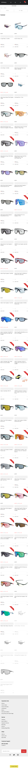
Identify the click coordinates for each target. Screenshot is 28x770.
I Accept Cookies (14, 766)
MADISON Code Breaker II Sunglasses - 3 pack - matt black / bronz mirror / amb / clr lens (21, 392)
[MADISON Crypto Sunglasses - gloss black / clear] (21, 231)
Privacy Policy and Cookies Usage (7, 713)
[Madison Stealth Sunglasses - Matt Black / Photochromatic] (21, 290)
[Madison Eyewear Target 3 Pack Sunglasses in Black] (7, 84)
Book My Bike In (4, 721)
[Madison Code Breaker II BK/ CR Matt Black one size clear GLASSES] (7, 348)
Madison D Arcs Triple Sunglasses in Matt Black (21, 538)
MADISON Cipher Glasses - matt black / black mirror (7, 568)
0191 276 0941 (5, 743)
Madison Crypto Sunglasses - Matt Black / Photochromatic (7, 450)
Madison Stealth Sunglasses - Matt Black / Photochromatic (21, 303)
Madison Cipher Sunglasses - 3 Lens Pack (7, 302)
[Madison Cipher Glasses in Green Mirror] (7, 613)
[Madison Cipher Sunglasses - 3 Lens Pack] (7, 290)
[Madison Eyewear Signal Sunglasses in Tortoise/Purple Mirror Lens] (7, 172)
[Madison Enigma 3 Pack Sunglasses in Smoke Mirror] (21, 466)
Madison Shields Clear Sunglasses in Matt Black (21, 597)
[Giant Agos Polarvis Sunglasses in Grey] (21, 642)
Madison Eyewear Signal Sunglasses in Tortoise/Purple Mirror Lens (6, 186)
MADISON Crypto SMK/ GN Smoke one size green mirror (21, 568)
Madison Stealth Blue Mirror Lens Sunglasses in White (20, 215)
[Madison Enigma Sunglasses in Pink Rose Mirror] (7, 583)
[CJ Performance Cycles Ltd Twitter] (14, 754)
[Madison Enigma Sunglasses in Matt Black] (7, 260)
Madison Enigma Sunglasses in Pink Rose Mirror (7, 597)
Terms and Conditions (5, 711)
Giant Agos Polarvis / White (19, 97)
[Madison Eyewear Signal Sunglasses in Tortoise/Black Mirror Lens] (7, 202)
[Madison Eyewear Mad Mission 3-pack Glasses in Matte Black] (21, 55)
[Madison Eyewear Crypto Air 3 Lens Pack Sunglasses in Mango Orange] (21, 114)
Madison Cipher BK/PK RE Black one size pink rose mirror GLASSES (7, 538)
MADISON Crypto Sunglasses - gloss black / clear (21, 245)
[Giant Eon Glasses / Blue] (21, 26)
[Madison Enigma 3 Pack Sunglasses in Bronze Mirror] (7, 495)
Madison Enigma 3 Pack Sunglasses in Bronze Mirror (6, 509)
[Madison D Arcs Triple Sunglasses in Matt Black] (21, 525)
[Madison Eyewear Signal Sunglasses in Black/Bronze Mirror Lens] (21, 172)
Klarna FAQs (4, 737)
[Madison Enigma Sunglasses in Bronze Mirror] (7, 671)
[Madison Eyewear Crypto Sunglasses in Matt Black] (7, 231)
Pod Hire (3, 726)
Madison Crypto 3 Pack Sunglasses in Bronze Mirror (6, 421)
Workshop (3, 719)
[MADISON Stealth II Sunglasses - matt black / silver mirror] (7, 466)
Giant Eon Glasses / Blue (18, 38)
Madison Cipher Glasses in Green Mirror (7, 625)
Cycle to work (4, 735)
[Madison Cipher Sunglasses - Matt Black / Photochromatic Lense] (21, 407)
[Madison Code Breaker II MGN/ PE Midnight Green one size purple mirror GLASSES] (21, 348)
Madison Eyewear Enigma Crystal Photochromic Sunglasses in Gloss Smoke (7, 127)
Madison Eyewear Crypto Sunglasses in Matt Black (6, 245)
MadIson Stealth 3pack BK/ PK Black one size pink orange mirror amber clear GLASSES (21, 509)
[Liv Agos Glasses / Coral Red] (7, 26)
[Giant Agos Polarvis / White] (21, 84)
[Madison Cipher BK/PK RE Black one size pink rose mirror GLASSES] (7, 525)
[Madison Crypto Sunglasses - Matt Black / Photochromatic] (7, 437)
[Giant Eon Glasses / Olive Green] (21, 613)
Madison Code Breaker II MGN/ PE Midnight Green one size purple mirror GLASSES (21, 362)
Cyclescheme (4, 708)
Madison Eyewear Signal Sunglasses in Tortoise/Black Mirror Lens (6, 215)
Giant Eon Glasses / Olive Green (20, 625)
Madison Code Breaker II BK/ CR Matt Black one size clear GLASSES (6, 362)
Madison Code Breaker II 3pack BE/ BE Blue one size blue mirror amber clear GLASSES (6, 333)
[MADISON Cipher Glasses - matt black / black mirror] (7, 554)
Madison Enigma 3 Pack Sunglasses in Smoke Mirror (20, 479)
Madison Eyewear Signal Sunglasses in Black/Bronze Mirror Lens (20, 186)
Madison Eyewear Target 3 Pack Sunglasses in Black (7, 98)
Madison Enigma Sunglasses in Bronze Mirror (6, 685)
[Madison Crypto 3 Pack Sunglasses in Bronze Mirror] (7, 407)
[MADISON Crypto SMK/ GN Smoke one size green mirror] (21, 554)
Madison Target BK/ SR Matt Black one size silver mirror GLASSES (21, 333)
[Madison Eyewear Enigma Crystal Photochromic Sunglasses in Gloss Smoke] (7, 114)
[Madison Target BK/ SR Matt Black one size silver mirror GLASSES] (21, 319)
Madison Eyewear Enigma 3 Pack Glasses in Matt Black (7, 157)
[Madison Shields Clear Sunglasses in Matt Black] (21, 583)
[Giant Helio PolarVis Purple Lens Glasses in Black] (7, 642)
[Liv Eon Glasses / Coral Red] (7, 55)
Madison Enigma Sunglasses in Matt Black (7, 273)
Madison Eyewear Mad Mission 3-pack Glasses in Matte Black (20, 68)
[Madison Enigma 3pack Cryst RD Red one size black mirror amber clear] (21, 260)
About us (3, 734)
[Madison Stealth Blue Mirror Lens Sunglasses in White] (21, 202)
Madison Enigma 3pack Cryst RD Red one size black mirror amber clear (21, 274)
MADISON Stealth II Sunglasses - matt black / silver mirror (6, 479)
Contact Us (3, 745)
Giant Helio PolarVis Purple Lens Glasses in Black (7, 656)
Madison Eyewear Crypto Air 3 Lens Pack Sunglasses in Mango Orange (21, 127)
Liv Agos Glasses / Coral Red (5, 38)
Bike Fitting (3, 724)
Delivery (3, 703)
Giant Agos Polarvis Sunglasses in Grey (20, 655)
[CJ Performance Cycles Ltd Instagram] (17, 754)
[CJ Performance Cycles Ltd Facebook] (10, 754)
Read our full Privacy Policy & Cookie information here (14, 763)
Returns (3, 710)
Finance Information (5, 706)
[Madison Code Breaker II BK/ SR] (7, 378)
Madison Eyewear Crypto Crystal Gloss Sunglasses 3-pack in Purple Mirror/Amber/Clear (20, 157)
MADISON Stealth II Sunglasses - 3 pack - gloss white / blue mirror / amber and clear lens (21, 450)
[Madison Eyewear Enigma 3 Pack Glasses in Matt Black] (7, 143)
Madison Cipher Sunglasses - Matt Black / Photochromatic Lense (21, 421)
